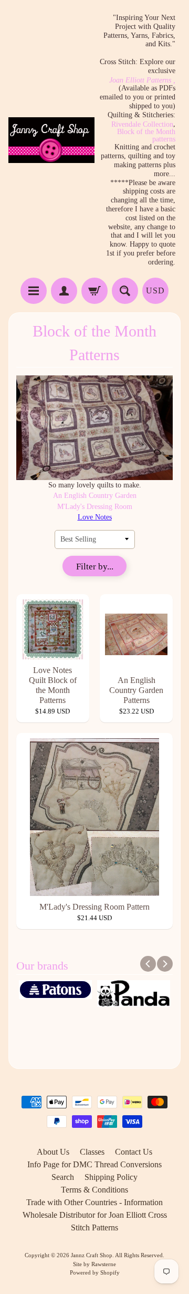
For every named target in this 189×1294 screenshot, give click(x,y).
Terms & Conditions (94, 1189)
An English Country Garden (94, 496)
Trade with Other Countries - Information (94, 1202)
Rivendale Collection (142, 124)
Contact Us (133, 1151)
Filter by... (94, 567)
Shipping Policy (111, 1177)
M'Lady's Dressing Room (94, 507)
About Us (53, 1151)
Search (62, 1177)
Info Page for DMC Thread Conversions (94, 1164)
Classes (92, 1151)
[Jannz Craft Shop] (51, 140)
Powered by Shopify (95, 1272)
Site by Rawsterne (94, 1264)
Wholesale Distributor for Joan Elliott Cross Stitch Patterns (95, 1221)
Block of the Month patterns (146, 135)
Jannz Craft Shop (91, 1255)
